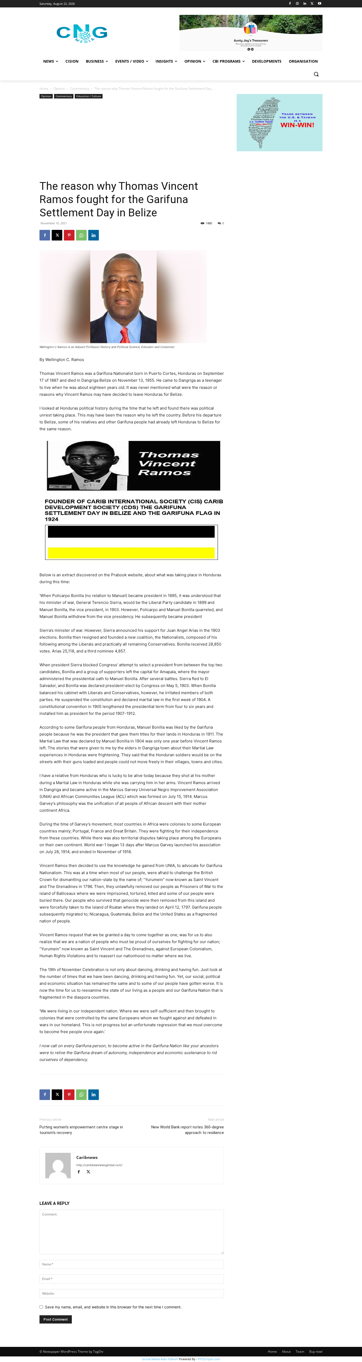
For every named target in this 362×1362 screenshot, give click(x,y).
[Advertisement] (131, 139)
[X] (312, 4)
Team (300, 1351)
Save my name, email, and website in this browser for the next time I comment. (113, 1307)
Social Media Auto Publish (160, 1359)
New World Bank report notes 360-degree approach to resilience (187, 1130)
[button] (316, 74)
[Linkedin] (305, 4)
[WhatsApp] (81, 235)
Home (43, 88)
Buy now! (316, 1351)
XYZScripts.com (209, 1359)
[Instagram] (297, 4)
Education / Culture (88, 96)
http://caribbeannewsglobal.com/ (99, 1165)
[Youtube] (319, 4)
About (286, 1351)
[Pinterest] (69, 235)
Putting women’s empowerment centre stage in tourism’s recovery (81, 1130)
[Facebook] (290, 4)
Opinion (59, 88)
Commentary (79, 88)
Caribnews (87, 1157)
